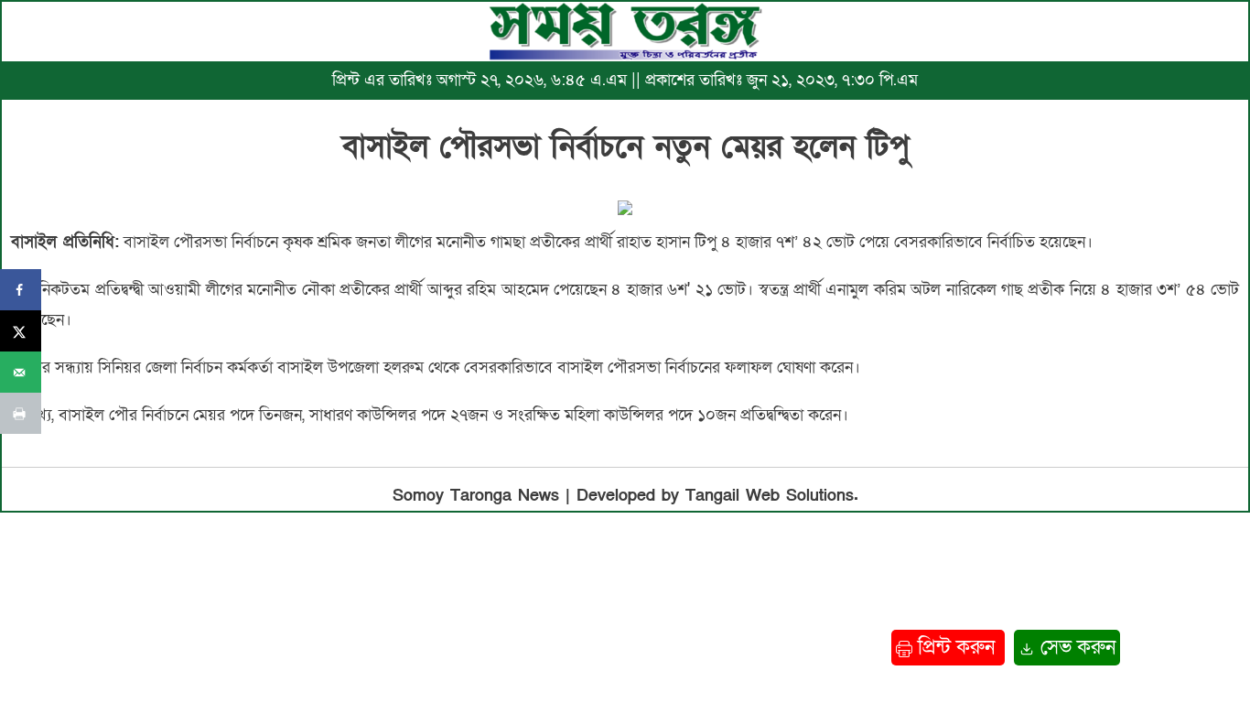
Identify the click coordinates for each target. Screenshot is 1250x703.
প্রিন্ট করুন (956, 647)
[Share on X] (20, 331)
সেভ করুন (1075, 647)
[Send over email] (20, 372)
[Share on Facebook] (20, 289)
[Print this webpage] (20, 413)
